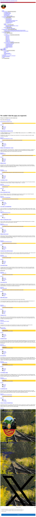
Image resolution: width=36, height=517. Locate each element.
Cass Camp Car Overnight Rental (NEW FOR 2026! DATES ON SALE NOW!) (16, 31)
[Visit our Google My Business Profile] (2, 472)
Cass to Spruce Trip (9, 18)
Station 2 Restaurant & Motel (6, 459)
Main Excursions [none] (4, 11)
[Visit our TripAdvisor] (3, 475)
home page (8, 119)
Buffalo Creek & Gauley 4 (10, 41)
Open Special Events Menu (11, 16)
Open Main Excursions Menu (12, 11)
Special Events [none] (4, 16)
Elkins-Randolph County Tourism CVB (8, 452)
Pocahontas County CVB (6, 456)
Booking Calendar (5, 464)
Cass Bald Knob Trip (7, 12)
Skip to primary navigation (4, 0)
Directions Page (4, 448)
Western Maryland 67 (9, 45)
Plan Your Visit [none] (4, 50)
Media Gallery (4, 467)
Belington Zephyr (8, 26)
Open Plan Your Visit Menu (11, 50)
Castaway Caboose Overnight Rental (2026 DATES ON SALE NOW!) (15, 30)
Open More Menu (6, 58)
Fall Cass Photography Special (10, 21)
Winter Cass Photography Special (5, 219)
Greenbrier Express (7, 14)
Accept (18, 514)
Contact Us (4, 469)
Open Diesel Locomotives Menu (15, 42)
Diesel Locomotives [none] (7, 42)
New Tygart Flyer (3, 355)
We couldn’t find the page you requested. (8, 411)
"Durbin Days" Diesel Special (10, 28)
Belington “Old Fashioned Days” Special (12, 25)
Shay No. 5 (7, 37)
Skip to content (10, 0)
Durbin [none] (5, 27)
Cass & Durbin (6, 51)
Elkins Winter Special (3, 297)
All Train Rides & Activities (8, 15)
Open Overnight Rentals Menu (12, 29)
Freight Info (6, 47)
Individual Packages (7, 53)
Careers (5, 49)
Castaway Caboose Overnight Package (6, 402)
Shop (3, 466)
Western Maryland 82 (9, 46)
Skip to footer (15, 0)
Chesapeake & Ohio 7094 (10, 43)
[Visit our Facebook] (2, 471)
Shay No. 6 (7, 38)
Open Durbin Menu (9, 27)
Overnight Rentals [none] (5, 29)
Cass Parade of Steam (3, 265)
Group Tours (4, 54)
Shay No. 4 (7, 36)
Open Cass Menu (8, 17)
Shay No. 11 (8, 39)
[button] (34, 507)
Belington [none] (5, 24)
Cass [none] (5, 17)
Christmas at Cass (3, 315)
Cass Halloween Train (9, 22)
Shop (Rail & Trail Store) (6, 56)
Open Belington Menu (10, 24)
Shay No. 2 (7, 35)
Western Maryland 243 (9, 44)
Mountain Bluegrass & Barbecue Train (11, 20)
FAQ (5, 48)
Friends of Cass (4, 454)
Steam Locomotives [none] (7, 34)
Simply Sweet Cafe (5, 458)
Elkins (5, 23)
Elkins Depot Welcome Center (6, 453)
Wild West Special (8, 19)
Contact (3, 57)
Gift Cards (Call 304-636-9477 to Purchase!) (8, 55)
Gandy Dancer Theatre (5, 455)
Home (3, 10)
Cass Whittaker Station (7, 13)
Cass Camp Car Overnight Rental (5, 206)
